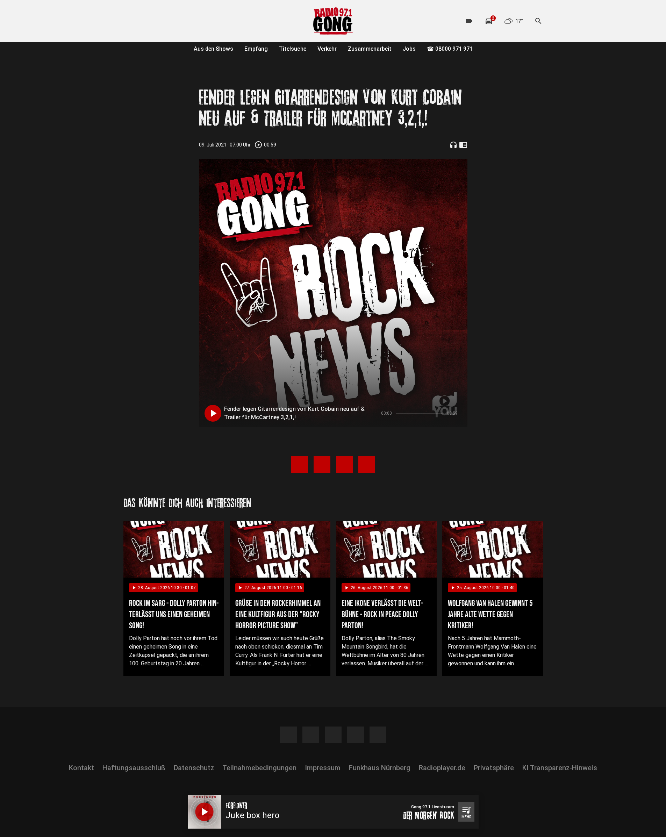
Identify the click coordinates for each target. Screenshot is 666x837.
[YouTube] (158, 21)
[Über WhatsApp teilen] (344, 464)
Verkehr (327, 48)
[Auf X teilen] (322, 464)
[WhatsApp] (172, 21)
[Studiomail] (186, 21)
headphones (453, 145)
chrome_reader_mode (463, 145)
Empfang (256, 48)
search (538, 21)
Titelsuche (292, 48)
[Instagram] (144, 21)
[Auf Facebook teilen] (299, 464)
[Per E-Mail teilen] (366, 464)
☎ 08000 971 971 (450, 48)
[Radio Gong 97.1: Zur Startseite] (333, 21)
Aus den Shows (213, 48)
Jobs (409, 48)
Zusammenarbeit (370, 48)
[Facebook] (130, 21)
